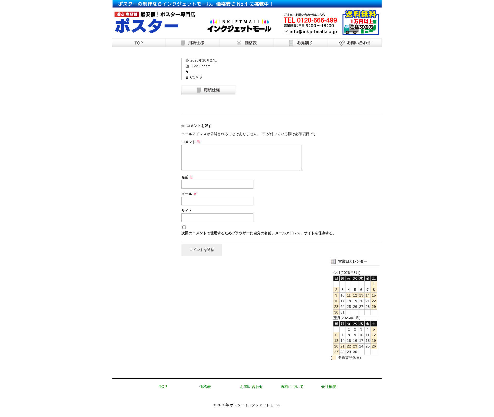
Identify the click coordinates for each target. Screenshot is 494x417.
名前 (187, 177)
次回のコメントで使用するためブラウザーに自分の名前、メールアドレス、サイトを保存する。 (258, 233)
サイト (186, 210)
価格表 (205, 386)
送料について (292, 386)
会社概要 (329, 386)
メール (189, 194)
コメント (190, 142)
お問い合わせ (251, 386)
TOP (163, 386)
